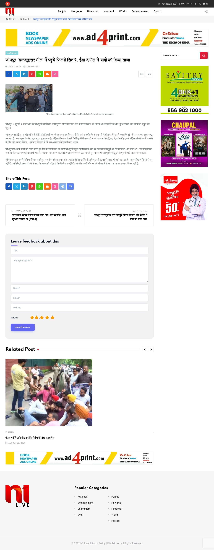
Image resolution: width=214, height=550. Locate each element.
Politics (115, 520)
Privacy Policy (97, 543)
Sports (158, 11)
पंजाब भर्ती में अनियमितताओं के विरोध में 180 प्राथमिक (29, 437)
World (122, 11)
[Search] (207, 11)
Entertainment (140, 11)
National (109, 11)
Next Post (138, 211)
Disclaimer (113, 543)
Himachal (92, 11)
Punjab (62, 11)
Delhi (80, 514)
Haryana (76, 11)
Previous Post (23, 211)
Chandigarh (84, 508)
